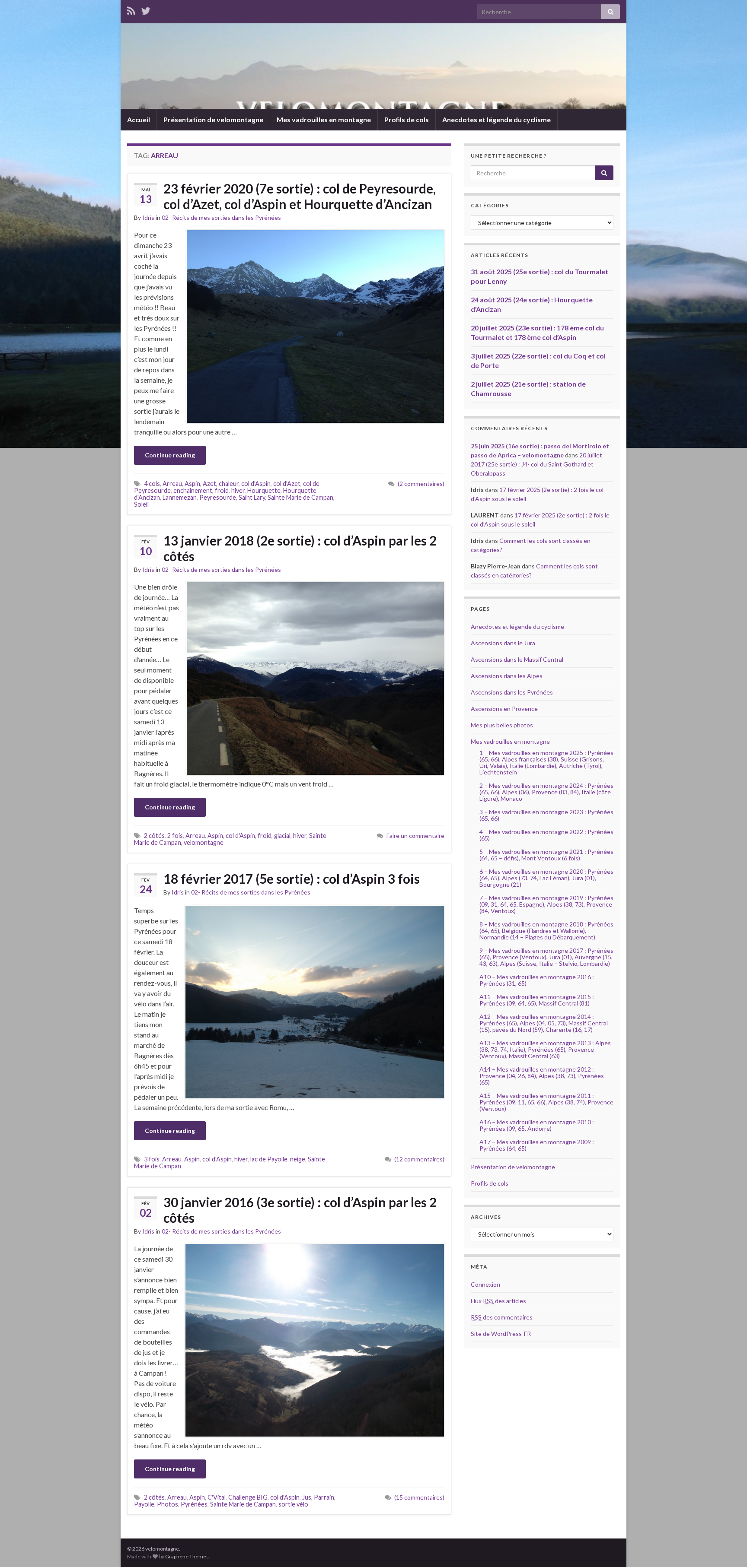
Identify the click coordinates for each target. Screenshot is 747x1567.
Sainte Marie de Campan (300, 497)
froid (222, 490)
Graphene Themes (187, 1556)
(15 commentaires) (419, 1497)
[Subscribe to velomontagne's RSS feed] (131, 9)
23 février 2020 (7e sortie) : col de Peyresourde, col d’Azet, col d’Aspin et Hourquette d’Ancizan (299, 196)
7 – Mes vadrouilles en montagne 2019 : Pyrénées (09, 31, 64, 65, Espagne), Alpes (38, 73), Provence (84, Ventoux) (546, 904)
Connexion (485, 1284)
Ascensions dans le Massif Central (517, 659)
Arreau (172, 483)
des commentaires (502, 1317)
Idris (148, 217)
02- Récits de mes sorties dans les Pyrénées (221, 217)
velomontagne (203, 842)
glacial (282, 835)
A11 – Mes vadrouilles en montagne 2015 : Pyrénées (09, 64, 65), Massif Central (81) (536, 1000)
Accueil (138, 119)
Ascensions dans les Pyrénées (512, 692)
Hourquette (264, 490)
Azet (209, 483)
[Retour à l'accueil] (373, 66)
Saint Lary (252, 497)
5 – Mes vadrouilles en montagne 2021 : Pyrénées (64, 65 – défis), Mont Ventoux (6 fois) (546, 855)
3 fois (152, 1159)
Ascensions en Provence (504, 708)
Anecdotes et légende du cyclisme (496, 119)
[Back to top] (727, 1547)
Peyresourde (217, 497)
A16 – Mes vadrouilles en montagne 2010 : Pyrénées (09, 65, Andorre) (536, 1125)
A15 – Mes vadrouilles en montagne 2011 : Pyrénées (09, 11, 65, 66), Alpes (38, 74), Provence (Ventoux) (546, 1102)
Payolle (144, 1504)
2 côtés (154, 835)
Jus (306, 1497)
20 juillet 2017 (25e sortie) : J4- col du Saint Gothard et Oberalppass (536, 464)
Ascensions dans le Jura (503, 643)
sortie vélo (293, 1504)
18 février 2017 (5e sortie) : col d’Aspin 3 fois (291, 878)
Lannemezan (180, 497)
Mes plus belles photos (502, 725)
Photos (167, 1504)
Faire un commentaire (415, 835)
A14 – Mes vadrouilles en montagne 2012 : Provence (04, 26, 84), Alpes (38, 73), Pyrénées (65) (541, 1076)
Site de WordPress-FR (501, 1333)
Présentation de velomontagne (213, 119)
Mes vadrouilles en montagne (324, 119)
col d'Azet (286, 483)
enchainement (192, 490)
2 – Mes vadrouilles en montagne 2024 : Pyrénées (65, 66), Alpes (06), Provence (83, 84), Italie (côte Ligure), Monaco (546, 792)
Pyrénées (194, 1504)
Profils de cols (406, 119)
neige (297, 1159)
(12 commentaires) (419, 1159)
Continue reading (170, 455)
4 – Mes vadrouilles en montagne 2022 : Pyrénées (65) (546, 835)
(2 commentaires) (421, 483)
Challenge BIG (248, 1497)
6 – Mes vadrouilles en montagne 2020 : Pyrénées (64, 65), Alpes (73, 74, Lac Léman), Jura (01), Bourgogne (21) (546, 878)
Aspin (192, 483)
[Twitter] (145, 9)
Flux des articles (498, 1300)
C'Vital (217, 1497)
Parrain (324, 1497)
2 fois (175, 835)
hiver (238, 490)
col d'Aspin (256, 483)
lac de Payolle (268, 1159)
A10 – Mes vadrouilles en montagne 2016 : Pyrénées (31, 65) (536, 980)
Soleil (141, 504)
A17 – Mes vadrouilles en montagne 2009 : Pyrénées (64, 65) (536, 1145)
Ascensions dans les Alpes (507, 675)
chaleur (229, 483)
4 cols (152, 483)
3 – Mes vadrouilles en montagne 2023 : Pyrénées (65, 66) (546, 815)
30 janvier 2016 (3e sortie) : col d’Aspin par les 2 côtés (300, 1209)
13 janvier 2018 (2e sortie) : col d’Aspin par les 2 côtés (300, 548)
